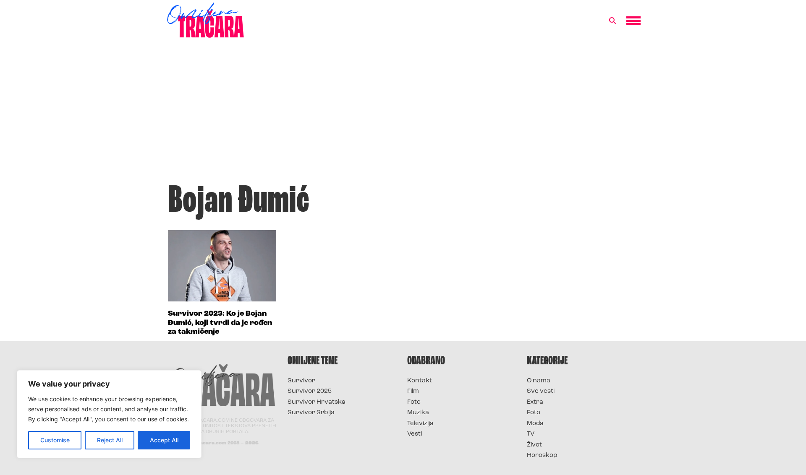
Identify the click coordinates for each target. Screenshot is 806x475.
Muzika (418, 413)
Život (534, 445)
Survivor (301, 381)
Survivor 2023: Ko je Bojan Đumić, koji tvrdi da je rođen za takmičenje (220, 323)
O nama (538, 381)
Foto (414, 402)
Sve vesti (541, 391)
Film (413, 391)
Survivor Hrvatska (316, 402)
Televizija (420, 423)
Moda (535, 423)
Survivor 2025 (310, 391)
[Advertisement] (403, 115)
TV (530, 434)
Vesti (414, 434)
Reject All (110, 440)
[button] (612, 21)
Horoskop (542, 455)
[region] (109, 414)
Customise (55, 440)
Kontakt (419, 381)
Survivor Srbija (311, 413)
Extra (535, 402)
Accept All (164, 440)
